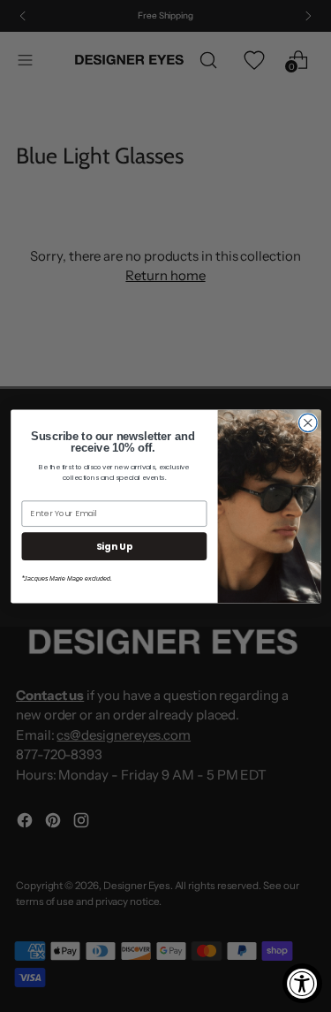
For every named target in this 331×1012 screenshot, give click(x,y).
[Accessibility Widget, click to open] (302, 983)
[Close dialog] (307, 423)
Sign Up (113, 545)
